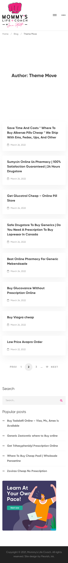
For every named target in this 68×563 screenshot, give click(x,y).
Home (5, 34)
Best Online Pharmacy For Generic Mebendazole (32, 262)
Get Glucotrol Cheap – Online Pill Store (32, 198)
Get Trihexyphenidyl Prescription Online (32, 446)
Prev (13, 367)
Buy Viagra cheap (20, 317)
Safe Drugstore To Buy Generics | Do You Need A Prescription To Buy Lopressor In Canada (34, 230)
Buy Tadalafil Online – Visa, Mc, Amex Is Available (33, 423)
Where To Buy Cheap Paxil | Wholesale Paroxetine (32, 458)
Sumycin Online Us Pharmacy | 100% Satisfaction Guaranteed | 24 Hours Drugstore (34, 166)
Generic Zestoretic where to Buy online (32, 435)
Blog (16, 34)
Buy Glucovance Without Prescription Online (26, 291)
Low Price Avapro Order (24, 342)
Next (54, 367)
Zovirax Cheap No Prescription (27, 471)
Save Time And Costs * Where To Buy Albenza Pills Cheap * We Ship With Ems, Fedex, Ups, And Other (32, 133)
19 (47, 367)
